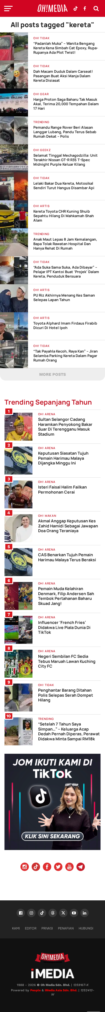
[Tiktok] (36, 867)
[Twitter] (58, 867)
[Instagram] (24, 867)
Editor (30, 928)
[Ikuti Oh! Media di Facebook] (84, 8)
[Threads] (52, 913)
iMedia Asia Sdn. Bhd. (61, 990)
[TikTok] (42, 913)
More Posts (52, 374)
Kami (16, 928)
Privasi (47, 928)
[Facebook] (47, 867)
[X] (63, 913)
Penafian (66, 928)
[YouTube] (69, 867)
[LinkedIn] (84, 913)
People (35, 990)
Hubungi (86, 928)
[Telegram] (80, 867)
